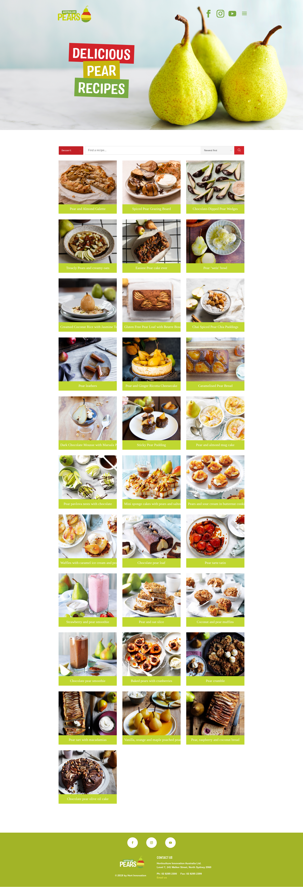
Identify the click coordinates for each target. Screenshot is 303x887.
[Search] (239, 150)
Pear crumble (215, 681)
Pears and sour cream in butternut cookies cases (215, 504)
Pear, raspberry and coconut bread (215, 740)
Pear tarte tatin (215, 563)
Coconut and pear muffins (215, 622)
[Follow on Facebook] (132, 842)
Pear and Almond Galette (88, 209)
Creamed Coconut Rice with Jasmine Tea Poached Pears (87, 327)
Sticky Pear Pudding (151, 445)
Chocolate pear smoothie (87, 681)
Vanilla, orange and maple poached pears (151, 740)
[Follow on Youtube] (170, 842)
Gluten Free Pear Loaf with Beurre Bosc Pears (151, 327)
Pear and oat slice (151, 622)
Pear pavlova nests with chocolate (88, 504)
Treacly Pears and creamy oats (87, 268)
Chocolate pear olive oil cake (88, 799)
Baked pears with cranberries (151, 681)
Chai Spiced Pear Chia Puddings (215, 327)
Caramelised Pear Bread (215, 386)
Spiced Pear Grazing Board (151, 209)
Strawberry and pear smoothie (87, 622)
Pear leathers (88, 386)
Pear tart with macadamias (88, 740)
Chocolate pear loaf (151, 563)
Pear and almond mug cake (215, 445)
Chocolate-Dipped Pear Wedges (215, 209)
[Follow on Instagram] (151, 842)
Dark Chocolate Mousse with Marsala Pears (87, 445)
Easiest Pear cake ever (151, 268)
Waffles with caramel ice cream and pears (87, 563)
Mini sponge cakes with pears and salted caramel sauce (151, 504)
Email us (162, 877)
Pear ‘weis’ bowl (215, 268)
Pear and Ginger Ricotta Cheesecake (151, 386)
